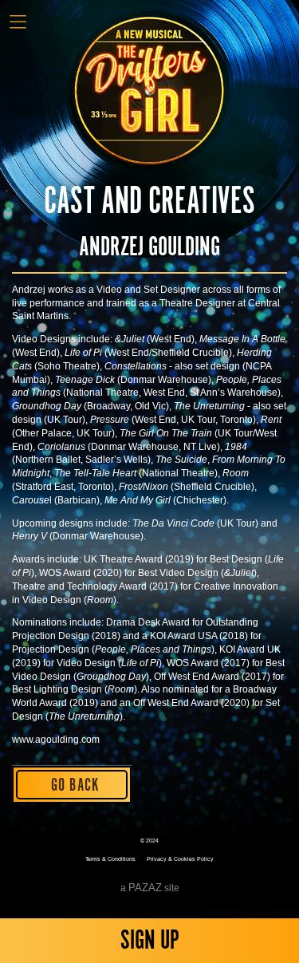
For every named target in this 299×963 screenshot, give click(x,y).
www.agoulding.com (56, 739)
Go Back (75, 785)
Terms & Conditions (110, 858)
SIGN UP (149, 941)
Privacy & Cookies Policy (180, 858)
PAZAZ (145, 888)
